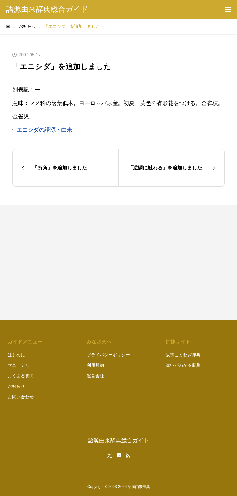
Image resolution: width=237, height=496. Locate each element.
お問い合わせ (21, 396)
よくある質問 (21, 375)
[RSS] (128, 455)
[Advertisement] (175, 262)
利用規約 (95, 365)
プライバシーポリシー (108, 354)
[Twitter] (109, 455)
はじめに (16, 354)
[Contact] (119, 455)
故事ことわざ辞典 (183, 354)
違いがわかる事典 (183, 365)
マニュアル (18, 365)
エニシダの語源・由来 (44, 130)
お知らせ (16, 386)
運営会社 (95, 375)
